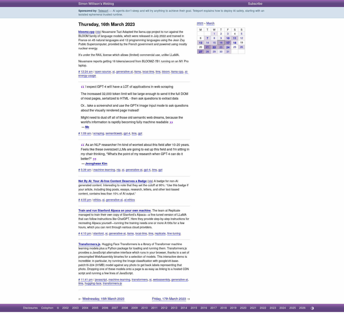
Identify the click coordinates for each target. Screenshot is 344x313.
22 (214, 47)
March (210, 23)
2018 (223, 308)
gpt (140, 133)
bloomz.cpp (86, 32)
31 (228, 51)
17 (228, 43)
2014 (184, 308)
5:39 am (86, 170)
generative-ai (124, 71)
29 (214, 51)
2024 (283, 308)
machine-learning (104, 170)
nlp (118, 170)
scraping (98, 133)
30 (221, 51)
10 (228, 38)
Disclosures (30, 308)
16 (221, 42)
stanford (98, 233)
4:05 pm (86, 200)
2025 (292, 308)
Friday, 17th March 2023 (169, 298)
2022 (263, 308)
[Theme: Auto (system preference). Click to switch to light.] (312, 308)
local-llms (148, 71)
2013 (174, 308)
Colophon (47, 308)
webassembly (161, 279)
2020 (243, 308)
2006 (105, 308)
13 (200, 43)
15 (214, 42)
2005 (95, 308)
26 (241, 47)
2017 (213, 308)
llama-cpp (177, 71)
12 (241, 38)
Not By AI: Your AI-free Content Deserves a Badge (112, 181)
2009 (134, 308)
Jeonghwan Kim (96, 163)
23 (221, 47)
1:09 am (86, 133)
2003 (75, 308)
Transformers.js (89, 244)
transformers (140, 279)
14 (207, 42)
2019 (233, 308)
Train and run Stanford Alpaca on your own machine (114, 210)
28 (207, 51)
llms (158, 71)
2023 (200, 23)
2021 (253, 308)
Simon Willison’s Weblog (96, 3)
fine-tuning (174, 233)
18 (234, 43)
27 (200, 52)
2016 (204, 308)
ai (113, 71)
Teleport (103, 11)
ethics (97, 200)
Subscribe (255, 3)
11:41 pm (87, 279)
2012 (164, 308)
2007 (115, 308)
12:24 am (87, 71)
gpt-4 (127, 133)
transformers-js (112, 283)
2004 (85, 308)
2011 (154, 308)
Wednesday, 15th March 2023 (103, 298)
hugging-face (93, 283)
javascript (101, 279)
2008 (125, 308)
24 (228, 47)
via (98, 31)
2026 (302, 308)
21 (207, 47)
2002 (65, 308)
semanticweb (114, 133)
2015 (194, 308)
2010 (144, 308)
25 (234, 47)
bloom (166, 71)
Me (87, 127)
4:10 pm (86, 233)
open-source (103, 71)
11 (234, 38)
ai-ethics (129, 200)
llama (137, 71)
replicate (160, 233)
